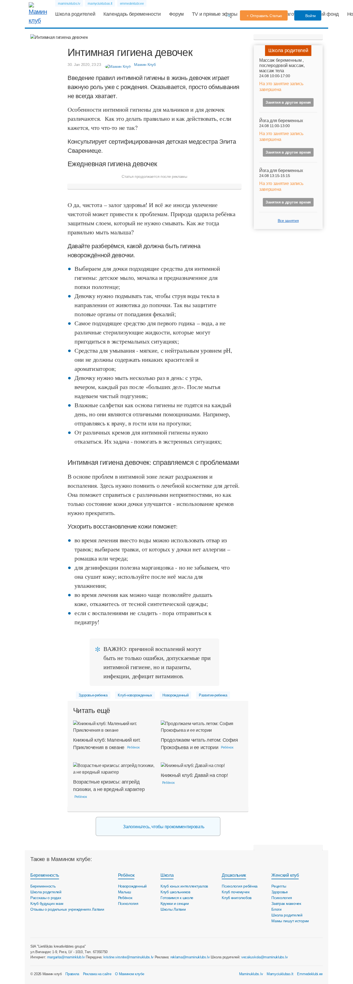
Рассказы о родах (45, 897)
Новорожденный (175, 695)
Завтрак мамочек (286, 903)
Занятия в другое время (288, 102)
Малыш (124, 892)
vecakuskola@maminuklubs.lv (264, 957)
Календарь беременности (132, 14)
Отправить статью (266, 16)
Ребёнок (126, 875)
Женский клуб (285, 875)
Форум (176, 14)
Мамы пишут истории (290, 921)
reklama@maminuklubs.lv (190, 957)
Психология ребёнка (240, 886)
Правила (72, 974)
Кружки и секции (175, 903)
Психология (128, 903)
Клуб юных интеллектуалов (184, 886)
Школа (167, 875)
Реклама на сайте (97, 974)
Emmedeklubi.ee (310, 974)
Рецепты (278, 886)
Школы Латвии (173, 909)
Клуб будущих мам (46, 903)
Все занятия (288, 220)
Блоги (276, 909)
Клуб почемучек (235, 892)
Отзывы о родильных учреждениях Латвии (67, 909)
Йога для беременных (281, 120)
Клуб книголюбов (237, 897)
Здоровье (279, 892)
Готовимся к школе (177, 897)
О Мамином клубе (129, 974)
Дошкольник (234, 875)
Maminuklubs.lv (251, 974)
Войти (310, 16)
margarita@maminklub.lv (66, 957)
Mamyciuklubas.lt (280, 974)
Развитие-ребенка (213, 695)
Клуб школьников (175, 892)
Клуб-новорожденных (135, 695)
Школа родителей (75, 14)
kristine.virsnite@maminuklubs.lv (128, 957)
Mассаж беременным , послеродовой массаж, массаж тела (282, 65)
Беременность (44, 875)
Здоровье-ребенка (93, 695)
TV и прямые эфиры (214, 14)
